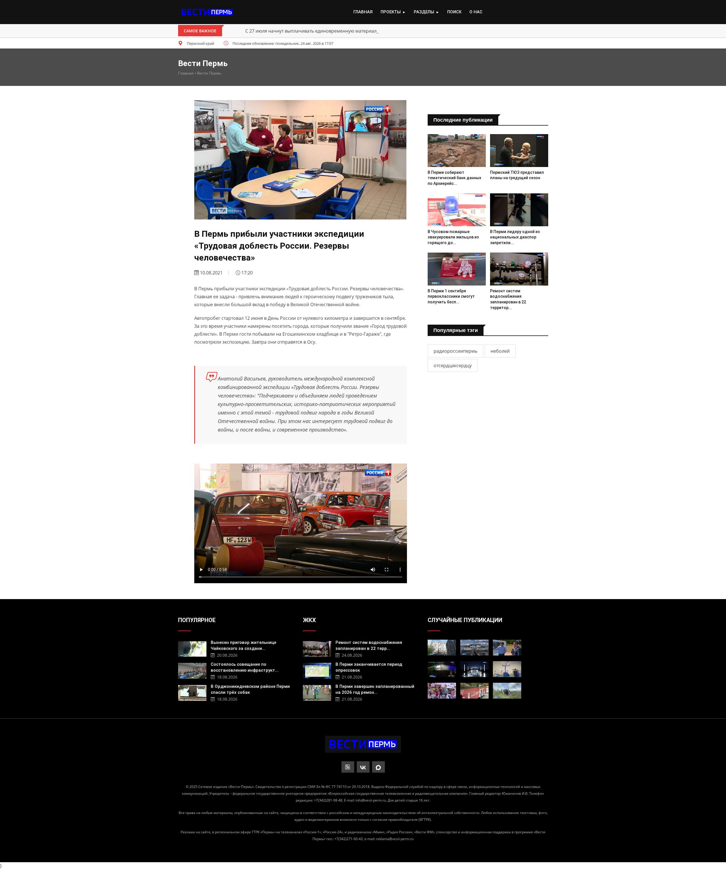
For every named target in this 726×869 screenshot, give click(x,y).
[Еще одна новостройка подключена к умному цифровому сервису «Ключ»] (442, 648)
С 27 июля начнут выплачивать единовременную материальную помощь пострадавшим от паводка (356, 31)
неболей (500, 351)
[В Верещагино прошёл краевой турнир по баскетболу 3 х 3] (507, 669)
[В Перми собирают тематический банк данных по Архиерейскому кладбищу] (457, 150)
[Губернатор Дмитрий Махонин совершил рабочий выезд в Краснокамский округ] (507, 648)
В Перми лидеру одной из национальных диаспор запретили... (515, 237)
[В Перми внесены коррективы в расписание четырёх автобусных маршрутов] (474, 691)
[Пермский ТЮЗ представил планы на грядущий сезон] (519, 150)
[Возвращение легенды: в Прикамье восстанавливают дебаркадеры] (474, 648)
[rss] (347, 767)
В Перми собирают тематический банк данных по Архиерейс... (454, 178)
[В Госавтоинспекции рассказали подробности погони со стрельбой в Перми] (442, 669)
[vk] (363, 767)
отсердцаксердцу (453, 365)
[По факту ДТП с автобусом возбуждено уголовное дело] (507, 691)
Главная (363, 11)
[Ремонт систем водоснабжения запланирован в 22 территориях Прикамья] (519, 269)
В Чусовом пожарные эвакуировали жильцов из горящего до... (453, 237)
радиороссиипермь (455, 351)
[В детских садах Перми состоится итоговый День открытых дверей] (442, 691)
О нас (475, 11)
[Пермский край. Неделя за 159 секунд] (474, 669)
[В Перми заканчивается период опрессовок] (317, 670)
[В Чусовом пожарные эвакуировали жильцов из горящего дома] (457, 209)
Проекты (393, 11)
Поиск (454, 11)
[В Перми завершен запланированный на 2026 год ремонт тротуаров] (317, 692)
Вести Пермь (209, 73)
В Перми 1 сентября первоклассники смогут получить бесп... (451, 296)
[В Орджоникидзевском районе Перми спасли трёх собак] (192, 692)
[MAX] (378, 767)
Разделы (426, 11)
